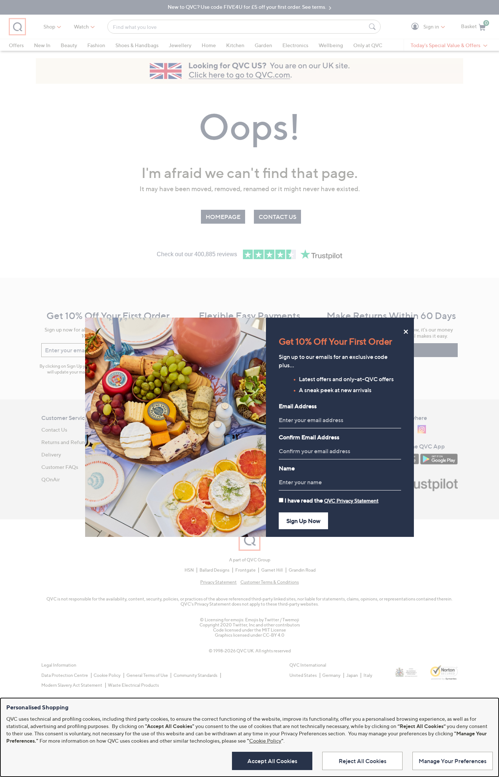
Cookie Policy (265, 741)
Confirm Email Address (309, 437)
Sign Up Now (303, 520)
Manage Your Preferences (453, 761)
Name (287, 468)
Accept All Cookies (272, 761)
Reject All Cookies (362, 761)
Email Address (298, 406)
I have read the (331, 500)
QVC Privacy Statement (351, 500)
